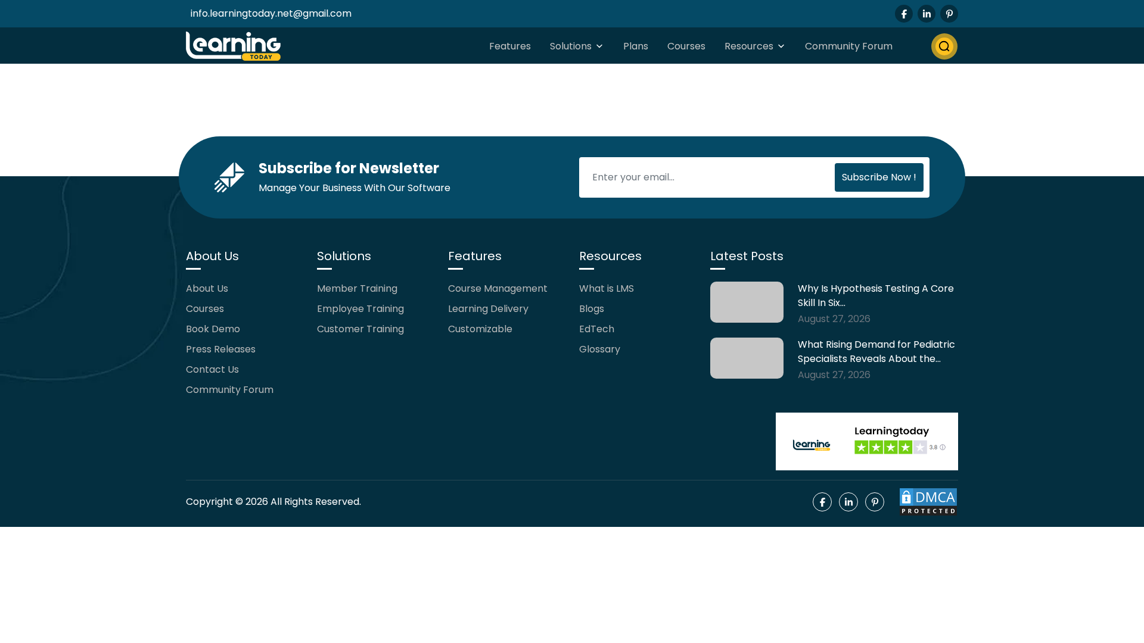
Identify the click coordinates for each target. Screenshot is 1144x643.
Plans (635, 46)
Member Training (357, 288)
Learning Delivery (488, 309)
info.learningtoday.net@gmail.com (271, 13)
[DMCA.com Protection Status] (928, 502)
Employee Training (360, 309)
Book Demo (213, 329)
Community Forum (849, 46)
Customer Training (360, 329)
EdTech (596, 329)
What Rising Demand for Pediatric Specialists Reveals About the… (876, 352)
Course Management (498, 288)
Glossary (599, 349)
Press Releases (221, 349)
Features (510, 46)
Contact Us (212, 369)
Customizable (480, 329)
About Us (207, 288)
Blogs (591, 309)
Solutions (571, 46)
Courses (686, 46)
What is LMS (606, 288)
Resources (749, 46)
